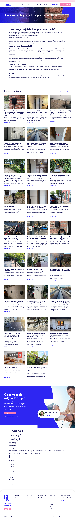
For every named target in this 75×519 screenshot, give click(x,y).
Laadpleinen (17, 497)
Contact (51, 508)
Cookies (70, 516)
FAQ (50, 506)
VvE (34, 4)
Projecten (39, 4)
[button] (21, 4)
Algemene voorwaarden (63, 516)
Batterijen (17, 499)
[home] (7, 4)
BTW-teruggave (30, 504)
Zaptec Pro (40, 497)
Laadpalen (29, 502)
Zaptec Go (40, 499)
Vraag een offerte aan (10, 413)
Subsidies (17, 507)
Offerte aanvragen (66, 4)
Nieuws (51, 504)
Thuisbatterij (29, 497)
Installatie (51, 499)
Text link (11, 477)
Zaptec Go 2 (40, 502)
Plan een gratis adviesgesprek (11, 416)
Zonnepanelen (18, 502)
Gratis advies (55, 4)
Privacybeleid (55, 516)
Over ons (51, 497)
